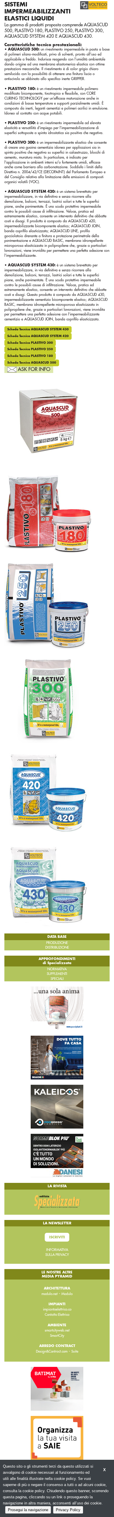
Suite (74, 1351)
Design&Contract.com (52, 1351)
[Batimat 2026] (57, 1388)
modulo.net (50, 1294)
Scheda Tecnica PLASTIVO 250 (30, 349)
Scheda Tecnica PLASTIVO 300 (30, 342)
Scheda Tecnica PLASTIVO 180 (30, 356)
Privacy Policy (68, 1510)
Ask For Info (34, 369)
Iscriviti (57, 1237)
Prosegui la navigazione (28, 1510)
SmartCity (57, 1335)
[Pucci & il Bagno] (57, 1008)
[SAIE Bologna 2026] (57, 1437)
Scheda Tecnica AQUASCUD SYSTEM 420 (38, 336)
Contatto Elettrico (57, 1314)
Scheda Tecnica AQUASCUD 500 (31, 362)
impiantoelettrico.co (57, 1309)
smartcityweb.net (57, 1330)
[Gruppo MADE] (57, 1057)
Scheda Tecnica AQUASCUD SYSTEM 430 (38, 329)
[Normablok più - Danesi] (57, 1155)
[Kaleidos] (57, 1106)
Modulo (66, 1294)
